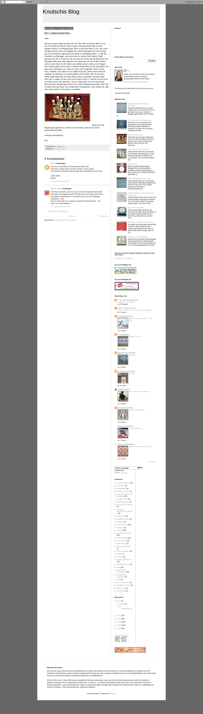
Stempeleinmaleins (125, 316)
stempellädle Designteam (121, 571)
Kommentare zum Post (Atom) (65, 220)
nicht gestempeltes (124, 546)
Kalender (120, 528)
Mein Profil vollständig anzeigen (136, 82)
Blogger (113, 694)
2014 (119, 601)
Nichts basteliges (123, 551)
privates (120, 557)
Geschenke (57, 149)
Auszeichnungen (123, 483)
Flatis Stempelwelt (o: (126, 426)
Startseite (71, 216)
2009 (119, 625)
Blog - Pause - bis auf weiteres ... (140, 391)
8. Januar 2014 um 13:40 (60, 181)
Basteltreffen (121, 489)
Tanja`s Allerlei (56, 189)
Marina (53, 163)
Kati (128, 71)
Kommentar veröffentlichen (58, 211)
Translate (123, 473)
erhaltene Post (122, 499)
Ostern (119, 554)
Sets (118, 567)
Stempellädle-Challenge (122, 576)
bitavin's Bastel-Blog (126, 444)
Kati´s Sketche (122, 538)
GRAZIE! (132, 373)
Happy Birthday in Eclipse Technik (140, 446)
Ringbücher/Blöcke (124, 560)
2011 (119, 619)
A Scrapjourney (124, 334)
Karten (119, 530)
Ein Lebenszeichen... (136, 135)
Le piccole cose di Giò (126, 371)
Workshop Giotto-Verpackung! (139, 179)
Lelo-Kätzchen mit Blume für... (139, 149)
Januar (122, 604)
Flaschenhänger (123, 502)
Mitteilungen (121, 544)
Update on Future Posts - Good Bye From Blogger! (135, 310)
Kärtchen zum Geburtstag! (137, 237)
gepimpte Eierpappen (125, 505)
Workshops (121, 591)
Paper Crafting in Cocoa (127, 308)
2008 (119, 628)
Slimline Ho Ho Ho (135, 336)
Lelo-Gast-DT (122, 541)
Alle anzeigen (152, 461)
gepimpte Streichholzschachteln (124, 511)
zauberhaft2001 (124, 389)
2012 (119, 615)
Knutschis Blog (61, 12)
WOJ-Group (121, 588)
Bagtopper (121, 486)
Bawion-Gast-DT (123, 491)
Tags (63, 149)
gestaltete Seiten (123, 519)
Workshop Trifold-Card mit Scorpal (141, 222)
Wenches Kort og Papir (127, 353)
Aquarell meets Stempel (137, 410)
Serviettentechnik (123, 564)
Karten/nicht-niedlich (124, 533)
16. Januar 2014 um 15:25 (60, 207)
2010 (119, 622)
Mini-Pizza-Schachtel (136, 208)
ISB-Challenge (122, 525)
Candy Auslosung (135, 428)
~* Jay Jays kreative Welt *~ (129, 300)
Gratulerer (132, 355)
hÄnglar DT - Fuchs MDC (126, 302)
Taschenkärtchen (123, 582)
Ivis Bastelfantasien (125, 408)
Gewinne (120, 522)
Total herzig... (133, 164)
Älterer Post (103, 216)
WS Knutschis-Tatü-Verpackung (140, 120)
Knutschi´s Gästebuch (125, 258)
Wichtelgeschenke (123, 585)
